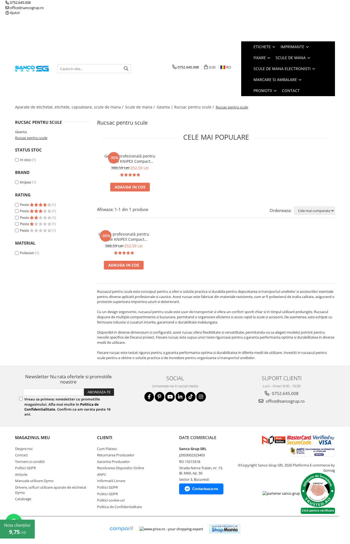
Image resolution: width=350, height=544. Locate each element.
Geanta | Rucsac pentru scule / (186, 107)
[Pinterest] (159, 397)
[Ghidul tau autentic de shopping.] (121, 529)
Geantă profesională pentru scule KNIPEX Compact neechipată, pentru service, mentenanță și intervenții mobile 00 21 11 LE (129, 158)
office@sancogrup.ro (26, 7)
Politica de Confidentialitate (119, 506)
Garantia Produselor (113, 461)
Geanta (21, 131)
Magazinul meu (32, 437)
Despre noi (24, 448)
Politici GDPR (25, 467)
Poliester (27, 252)
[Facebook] (149, 397)
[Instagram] (201, 397)
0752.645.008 (20, 2)
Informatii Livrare (111, 480)
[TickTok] (191, 397)
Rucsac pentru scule (31, 137)
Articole (21, 474)
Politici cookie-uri (111, 500)
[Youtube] (170, 397)
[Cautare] (126, 68)
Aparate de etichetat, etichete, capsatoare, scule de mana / (69, 107)
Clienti (104, 437)
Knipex (25, 182)
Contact (291, 90)
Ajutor (14, 12)
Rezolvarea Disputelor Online (120, 467)
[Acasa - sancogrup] (32, 68)
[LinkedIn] (180, 397)
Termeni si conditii (30, 461)
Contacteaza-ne (205, 489)
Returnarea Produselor (115, 455)
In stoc (25, 159)
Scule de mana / (140, 107)
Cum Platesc (107, 448)
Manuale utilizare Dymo (34, 480)
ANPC (101, 474)
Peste (25, 204)
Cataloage (23, 498)
